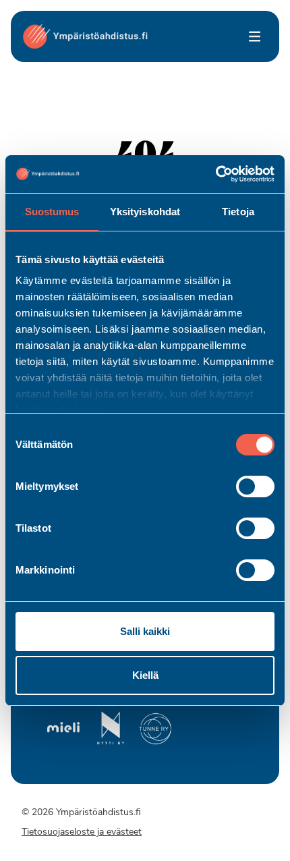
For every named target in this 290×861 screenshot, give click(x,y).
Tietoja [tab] (238, 211)
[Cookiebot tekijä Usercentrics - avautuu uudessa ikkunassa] (215, 174)
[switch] (255, 486)
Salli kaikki (145, 631)
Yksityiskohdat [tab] (145, 211)
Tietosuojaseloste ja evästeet (82, 832)
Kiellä (145, 675)
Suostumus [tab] (52, 211)
